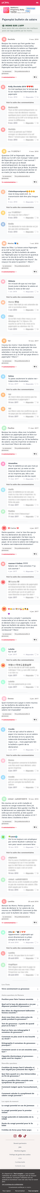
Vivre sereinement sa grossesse (15, 989)
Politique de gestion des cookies (20, 1155)
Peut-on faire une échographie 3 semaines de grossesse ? (16, 1031)
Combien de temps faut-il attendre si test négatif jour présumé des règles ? (18, 1068)
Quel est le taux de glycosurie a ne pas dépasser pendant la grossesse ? (19, 1005)
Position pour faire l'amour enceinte (17, 999)
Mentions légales (20, 1151)
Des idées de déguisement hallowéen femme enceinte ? (18, 1012)
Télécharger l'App (30, 10)
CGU (20, 1158)
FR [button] (37, 3)
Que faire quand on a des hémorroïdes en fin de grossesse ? (19, 1075)
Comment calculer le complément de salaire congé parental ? (18, 1094)
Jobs (20, 1147)
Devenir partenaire (20, 1143)
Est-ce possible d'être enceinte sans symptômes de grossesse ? (17, 1081)
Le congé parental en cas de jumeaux (18, 1106)
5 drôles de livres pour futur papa (16, 1130)
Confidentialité (20, 1162)
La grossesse (7, 71)
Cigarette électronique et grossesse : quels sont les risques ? (18, 1057)
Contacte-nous (20, 1166)
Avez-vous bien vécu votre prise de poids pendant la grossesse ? (17, 1018)
